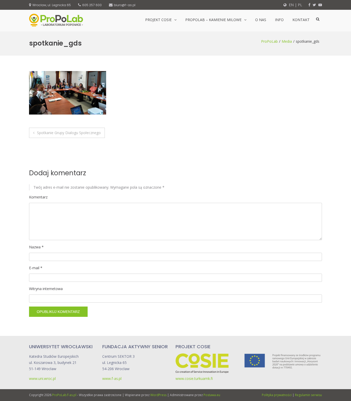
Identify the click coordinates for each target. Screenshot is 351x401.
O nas (260, 19)
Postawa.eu (212, 395)
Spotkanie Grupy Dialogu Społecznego (69, 132)
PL (300, 4)
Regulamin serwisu (308, 395)
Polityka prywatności (277, 395)
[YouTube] (320, 4)
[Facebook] (309, 4)
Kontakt (301, 19)
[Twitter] (314, 4)
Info (279, 19)
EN (291, 4)
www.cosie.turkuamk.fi (194, 378)
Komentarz (38, 197)
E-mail (35, 267)
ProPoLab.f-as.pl (64, 395)
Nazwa (36, 247)
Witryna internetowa (46, 288)
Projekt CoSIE (158, 19)
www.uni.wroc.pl (42, 378)
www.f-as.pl (112, 378)
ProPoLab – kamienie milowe (213, 19)
